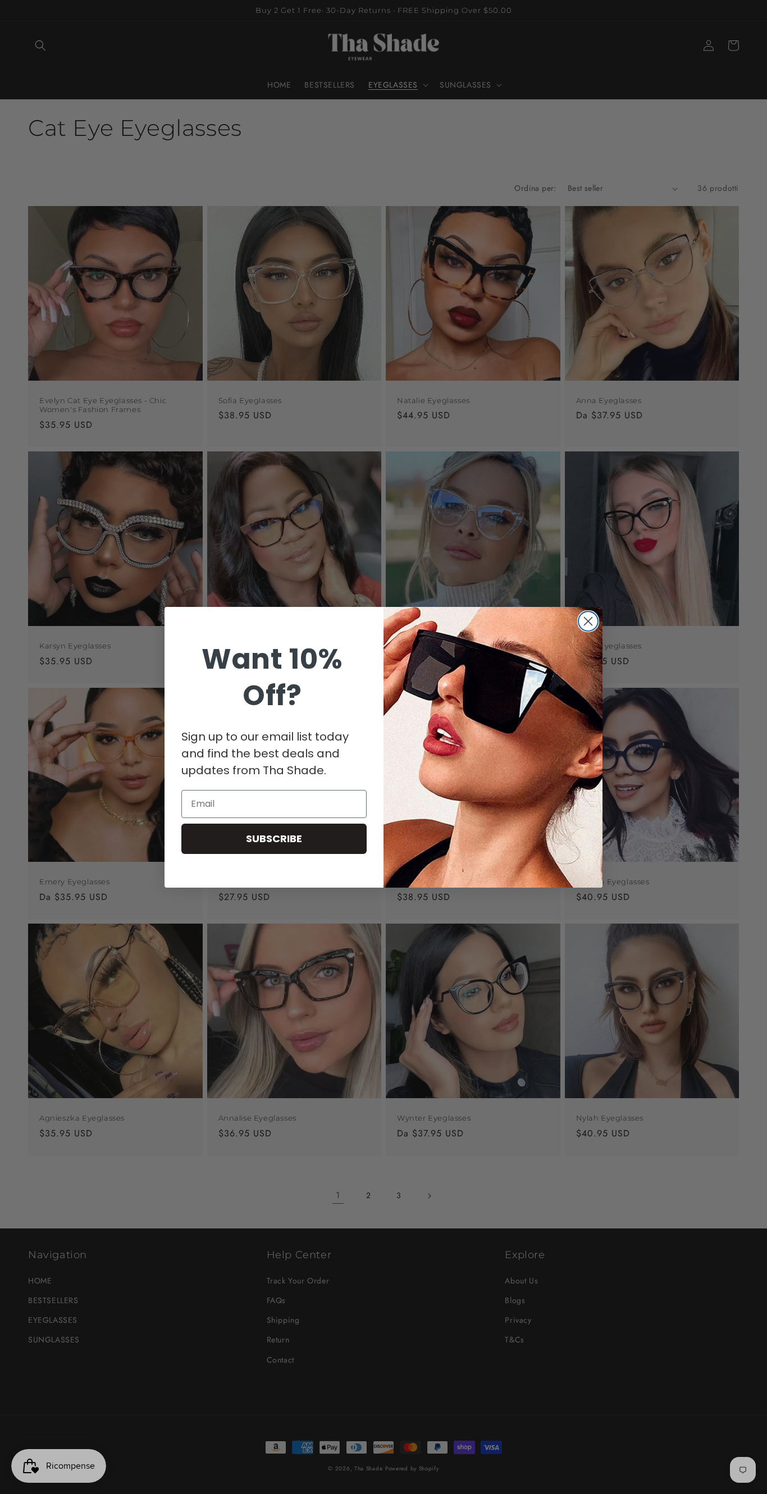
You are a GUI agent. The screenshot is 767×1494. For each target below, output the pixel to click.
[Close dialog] (588, 621)
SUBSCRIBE (274, 838)
